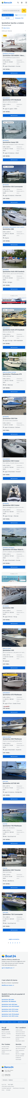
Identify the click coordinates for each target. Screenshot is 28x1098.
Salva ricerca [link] (6, 28)
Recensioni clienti (20, 1040)
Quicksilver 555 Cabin (8, 999)
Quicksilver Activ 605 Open (9, 1004)
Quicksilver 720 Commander (13, 914)
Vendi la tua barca (20, 1031)
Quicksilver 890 (8, 229)
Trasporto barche (6, 1037)
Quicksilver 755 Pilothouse (12, 826)
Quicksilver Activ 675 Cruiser (10, 1009)
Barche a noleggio (20, 1053)
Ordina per (4, 30)
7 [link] (19, 943)
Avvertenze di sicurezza (18, 1088)
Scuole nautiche (20, 1055)
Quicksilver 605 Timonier (12, 870)
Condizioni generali (6, 1088)
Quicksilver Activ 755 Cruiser (10, 1011)
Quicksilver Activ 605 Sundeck (13, 271)
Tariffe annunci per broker (6, 1051)
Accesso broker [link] (5, 1046)
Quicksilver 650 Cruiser (11, 505)
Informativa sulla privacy (8, 1086)
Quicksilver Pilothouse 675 (12, 374)
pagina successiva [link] (14, 939)
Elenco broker (5, 1048)
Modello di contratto (21, 1035)
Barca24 (4, 1021)
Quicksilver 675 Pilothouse (12, 694)
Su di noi (4, 1084)
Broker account (5, 1053)
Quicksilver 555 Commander (13, 186)
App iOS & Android (20, 1048)
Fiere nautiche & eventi (20, 1051)
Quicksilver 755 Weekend (9, 1001)
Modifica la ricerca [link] (7, 985)
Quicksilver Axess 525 (10, 142)
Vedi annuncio (14, 73)
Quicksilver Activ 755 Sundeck (10, 1014)
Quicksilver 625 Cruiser (11, 461)
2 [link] (10, 943)
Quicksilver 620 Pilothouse (12, 739)
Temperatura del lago (21, 1046)
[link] (12, 15)
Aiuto (3, 1090)
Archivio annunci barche (20, 1038)
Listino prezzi (19, 1030)
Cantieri (4, 1035)
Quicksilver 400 (8, 650)
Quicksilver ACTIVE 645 (11, 783)
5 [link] (17, 943)
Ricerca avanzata (6, 1031)
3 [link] (12, 943)
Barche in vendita (6, 1033)
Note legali (10, 1084)
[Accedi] (22, 2)
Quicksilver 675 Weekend (12, 100)
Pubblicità (18, 1057)
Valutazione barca (20, 1033)
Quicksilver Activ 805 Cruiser (10, 1016)
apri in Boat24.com (7, 968)
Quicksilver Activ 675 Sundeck (13, 330)
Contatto (8, 1090)
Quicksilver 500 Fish (10, 418)
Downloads (18, 1059)
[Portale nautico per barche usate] (8, 3)
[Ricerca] (18, 2)
